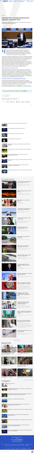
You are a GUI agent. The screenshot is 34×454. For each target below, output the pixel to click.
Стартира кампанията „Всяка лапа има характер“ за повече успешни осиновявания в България (19, 389)
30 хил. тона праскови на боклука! (23, 353)
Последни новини (8, 179)
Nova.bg (18, 444)
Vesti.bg (5, 1)
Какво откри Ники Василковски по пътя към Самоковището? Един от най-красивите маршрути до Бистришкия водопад (20, 394)
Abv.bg (3, 444)
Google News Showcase (27, 85)
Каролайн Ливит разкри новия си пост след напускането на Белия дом (20, 169)
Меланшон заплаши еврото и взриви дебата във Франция (24, 274)
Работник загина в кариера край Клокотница (23, 237)
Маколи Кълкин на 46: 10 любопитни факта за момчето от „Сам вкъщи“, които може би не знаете (18, 404)
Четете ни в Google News (17, 441)
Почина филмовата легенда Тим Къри (14, 138)
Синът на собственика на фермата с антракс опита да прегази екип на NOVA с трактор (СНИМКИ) (20, 430)
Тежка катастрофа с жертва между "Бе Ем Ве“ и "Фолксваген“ (24, 255)
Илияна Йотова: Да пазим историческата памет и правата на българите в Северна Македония (18, 165)
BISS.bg (31, 444)
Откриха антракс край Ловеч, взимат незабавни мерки (24, 331)
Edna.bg (23, 445)
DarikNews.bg (14, 444)
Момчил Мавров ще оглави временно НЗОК (10, 67)
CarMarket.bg (27, 444)
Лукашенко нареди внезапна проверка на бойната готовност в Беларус (23, 265)
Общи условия (13, 448)
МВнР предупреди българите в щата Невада (24, 191)
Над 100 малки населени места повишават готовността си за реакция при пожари (23, 302)
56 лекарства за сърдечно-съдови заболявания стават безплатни (14, 78)
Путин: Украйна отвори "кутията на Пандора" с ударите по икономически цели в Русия (18, 155)
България (15, 1)
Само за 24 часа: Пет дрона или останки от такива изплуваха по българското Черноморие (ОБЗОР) (18, 425)
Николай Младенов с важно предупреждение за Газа (22, 228)
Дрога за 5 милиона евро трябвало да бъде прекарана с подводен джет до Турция (24, 312)
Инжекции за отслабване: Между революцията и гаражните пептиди (20, 409)
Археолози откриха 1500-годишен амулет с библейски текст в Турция (24, 283)
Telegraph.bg (27, 445)
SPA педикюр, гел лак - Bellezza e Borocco (23, 200)
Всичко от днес (17, 340)
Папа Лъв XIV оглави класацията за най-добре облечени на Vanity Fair (24, 321)
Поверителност (18, 448)
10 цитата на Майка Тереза (6, 365)
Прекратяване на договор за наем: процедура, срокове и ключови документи (19, 144)
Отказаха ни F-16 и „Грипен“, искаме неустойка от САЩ (17, 123)
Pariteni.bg (19, 445)
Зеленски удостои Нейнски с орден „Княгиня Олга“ (24, 218)
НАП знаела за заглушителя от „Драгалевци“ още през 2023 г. (23, 246)
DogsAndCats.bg (22, 444)
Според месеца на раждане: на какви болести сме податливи (8, 354)
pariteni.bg (9, 145)
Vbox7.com (6, 444)
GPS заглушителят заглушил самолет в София (15, 133)
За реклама (8, 448)
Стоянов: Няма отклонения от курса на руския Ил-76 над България (24, 209)
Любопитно (22, 1)
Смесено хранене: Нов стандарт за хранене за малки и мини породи (19, 149)
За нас (4, 448)
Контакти (29, 448)
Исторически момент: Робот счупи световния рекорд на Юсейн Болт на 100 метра (20, 160)
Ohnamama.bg (7, 445)
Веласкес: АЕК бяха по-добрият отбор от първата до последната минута (20, 419)
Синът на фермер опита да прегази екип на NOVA (16, 128)
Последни (10, 1)
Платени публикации (24, 448)
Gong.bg (10, 444)
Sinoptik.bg (11, 445)
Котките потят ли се (11, 383)
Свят (18, 1)
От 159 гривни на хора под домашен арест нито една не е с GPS (24, 182)
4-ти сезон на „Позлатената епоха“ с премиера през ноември (23, 365)
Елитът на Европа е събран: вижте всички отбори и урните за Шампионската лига (18, 415)
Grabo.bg (15, 445)
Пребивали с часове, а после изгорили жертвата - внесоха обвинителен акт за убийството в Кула (23, 294)
